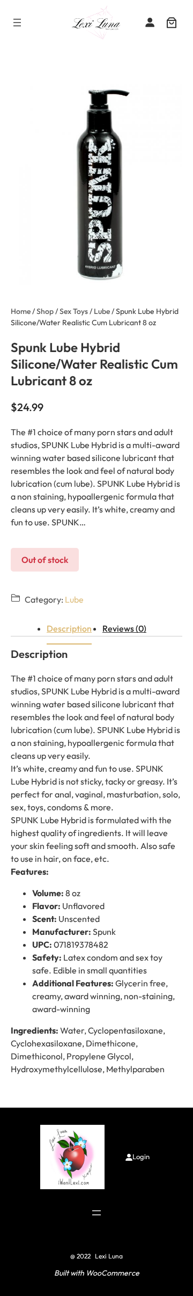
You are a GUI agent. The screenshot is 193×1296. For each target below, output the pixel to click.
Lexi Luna (109, 1256)
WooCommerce (112, 1273)
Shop (45, 311)
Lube (102, 311)
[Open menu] (17, 22)
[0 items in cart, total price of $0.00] (171, 22)
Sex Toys (74, 311)
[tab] (69, 629)
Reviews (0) (124, 628)
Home (21, 311)
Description (69, 628)
